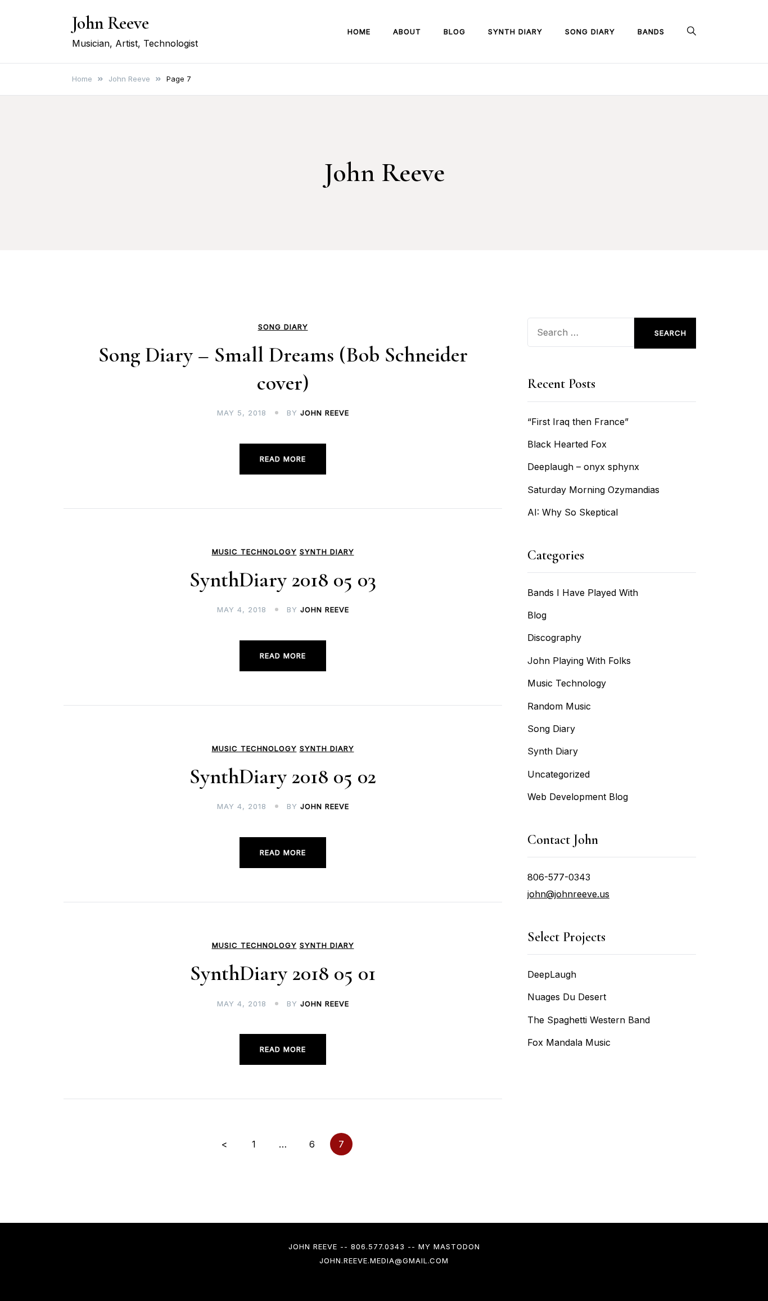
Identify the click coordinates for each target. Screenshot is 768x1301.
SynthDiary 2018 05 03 (282, 580)
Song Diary (590, 31)
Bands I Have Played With (582, 592)
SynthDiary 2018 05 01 (283, 973)
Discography (554, 637)
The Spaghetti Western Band (588, 1020)
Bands (651, 31)
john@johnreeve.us (568, 894)
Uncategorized (558, 774)
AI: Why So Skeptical (572, 512)
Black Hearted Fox (567, 444)
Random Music (559, 706)
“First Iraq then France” (578, 421)
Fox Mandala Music (569, 1042)
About (407, 31)
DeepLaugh (551, 974)
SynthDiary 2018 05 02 (282, 776)
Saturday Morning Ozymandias (593, 489)
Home (359, 31)
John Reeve (110, 23)
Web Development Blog (577, 796)
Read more (283, 458)
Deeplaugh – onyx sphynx (583, 466)
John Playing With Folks (579, 660)
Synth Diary (515, 31)
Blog (455, 31)
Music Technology (254, 551)
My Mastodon (449, 1246)
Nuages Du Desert (566, 996)
